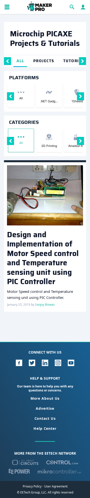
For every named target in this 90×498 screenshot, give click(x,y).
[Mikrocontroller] (59, 471)
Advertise (45, 408)
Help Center (45, 428)
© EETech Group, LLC (31, 492)
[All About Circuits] (25, 462)
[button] (7, 7)
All (20, 61)
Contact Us (45, 418)
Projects (43, 61)
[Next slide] (82, 61)
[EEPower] (19, 471)
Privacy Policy (32, 486)
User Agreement (56, 486)
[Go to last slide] (7, 61)
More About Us (45, 398)
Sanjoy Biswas (45, 304)
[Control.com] (62, 462)
